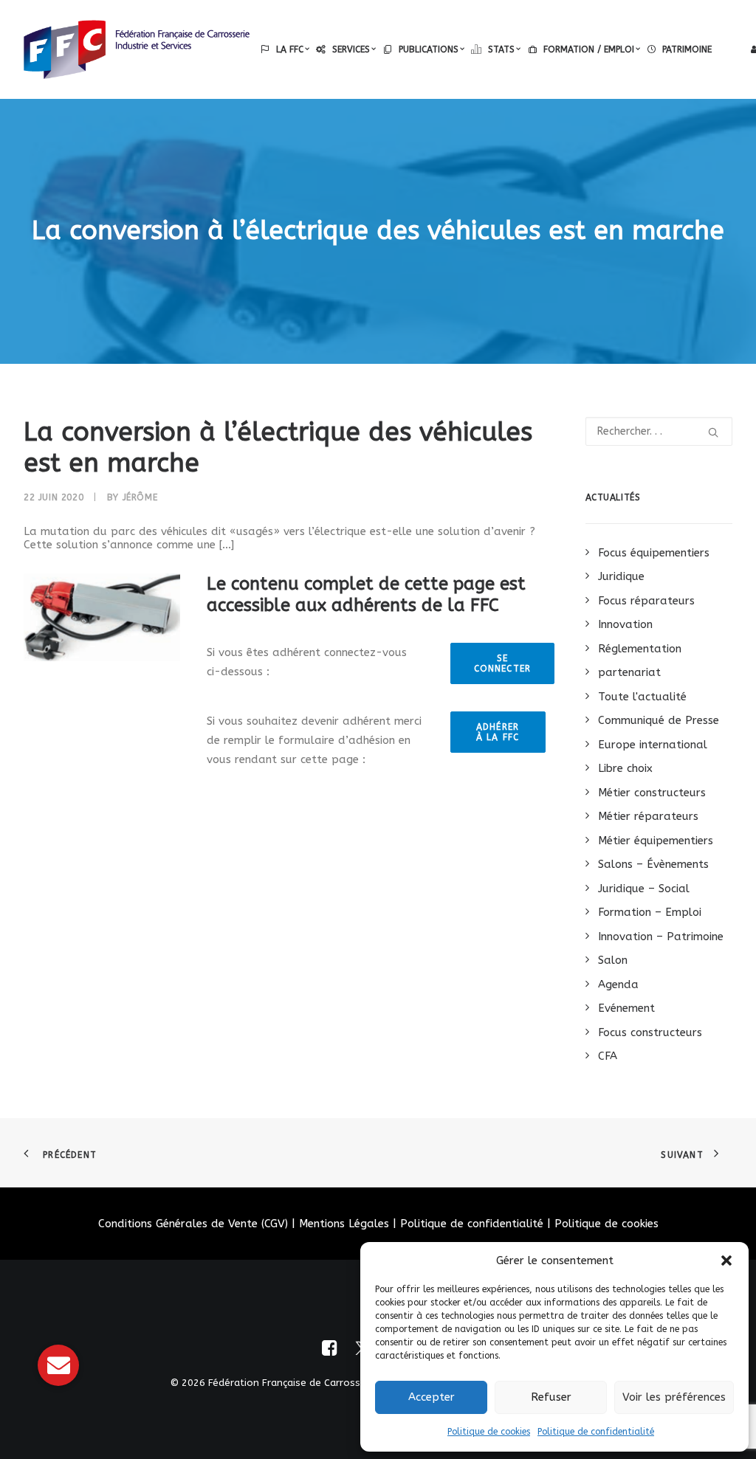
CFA (607, 1056)
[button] (726, 1260)
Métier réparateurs (648, 816)
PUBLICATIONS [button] (428, 49)
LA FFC (289, 49)
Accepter (431, 1397)
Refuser (551, 1397)
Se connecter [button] (503, 663)
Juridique (621, 576)
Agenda (618, 984)
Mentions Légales (344, 1223)
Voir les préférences (674, 1397)
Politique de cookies (488, 1432)
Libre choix (625, 768)
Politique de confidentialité (595, 1432)
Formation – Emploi (649, 912)
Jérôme (140, 497)
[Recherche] (659, 431)
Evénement (626, 1008)
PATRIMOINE (687, 49)
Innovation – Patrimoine (661, 936)
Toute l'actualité (642, 696)
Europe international (652, 744)
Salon (613, 960)
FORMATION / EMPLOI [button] (588, 49)
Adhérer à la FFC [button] (499, 732)
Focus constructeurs (650, 1032)
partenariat (629, 672)
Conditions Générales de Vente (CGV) (193, 1223)
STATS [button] (501, 49)
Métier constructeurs (652, 792)
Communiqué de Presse (658, 720)
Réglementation (639, 648)
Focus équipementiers (653, 552)
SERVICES (351, 49)
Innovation (625, 624)
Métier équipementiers (655, 840)
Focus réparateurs (646, 600)
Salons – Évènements (653, 864)
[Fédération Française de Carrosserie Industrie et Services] (137, 49)
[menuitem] (285, 49)
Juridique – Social (644, 888)
